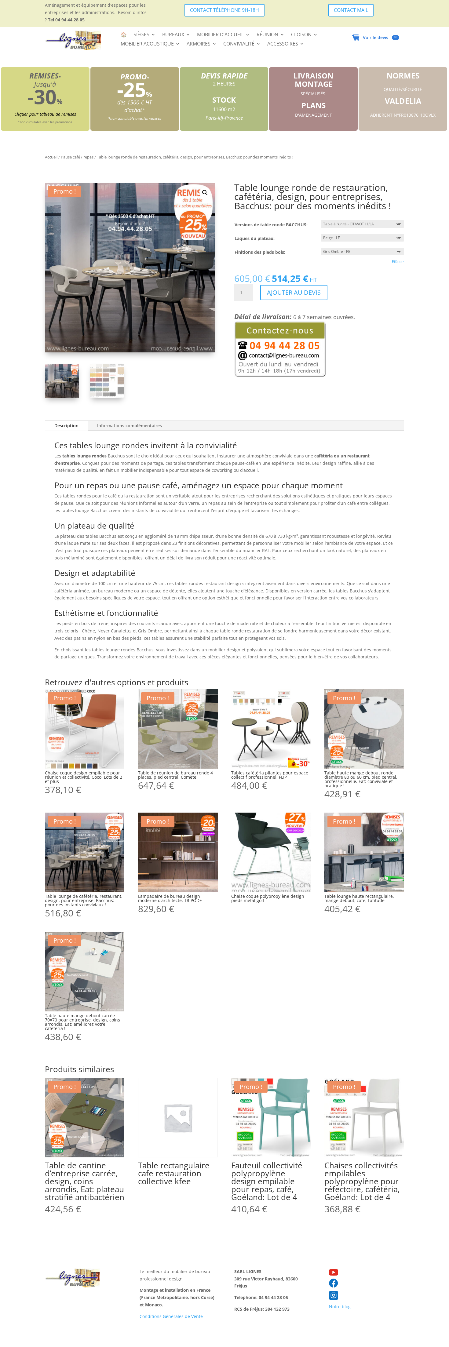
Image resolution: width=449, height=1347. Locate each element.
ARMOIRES (198, 44)
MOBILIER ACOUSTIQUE (147, 44)
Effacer (398, 261)
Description (66, 425)
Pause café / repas (77, 157)
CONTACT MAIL (351, 10)
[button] (204, 192)
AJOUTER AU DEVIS (294, 292)
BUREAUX (173, 35)
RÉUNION (267, 35)
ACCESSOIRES (282, 44)
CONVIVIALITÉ (238, 44)
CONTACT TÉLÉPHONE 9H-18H (224, 10)
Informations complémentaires (129, 425)
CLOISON (301, 35)
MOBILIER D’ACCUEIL (220, 35)
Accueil (51, 157)
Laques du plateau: (255, 238)
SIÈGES (141, 35)
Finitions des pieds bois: (260, 252)
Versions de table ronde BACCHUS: (271, 225)
